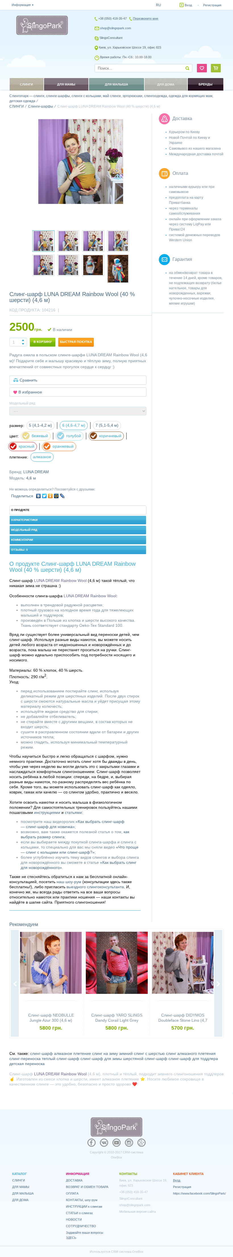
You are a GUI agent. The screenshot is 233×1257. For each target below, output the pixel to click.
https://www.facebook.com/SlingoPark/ (199, 1193)
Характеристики (24, 519)
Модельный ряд (24, 529)
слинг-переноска (25, 1058)
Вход (188, 5)
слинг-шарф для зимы (101, 1058)
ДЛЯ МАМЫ (20, 1187)
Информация (21, 5)
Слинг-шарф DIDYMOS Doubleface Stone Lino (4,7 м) (182, 1020)
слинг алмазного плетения (191, 1053)
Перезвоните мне (145, 18)
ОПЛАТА (72, 1193)
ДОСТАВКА (74, 1180)
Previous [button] (15, 984)
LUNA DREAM (36, 472)
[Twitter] (44, 496)
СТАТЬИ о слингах (79, 1213)
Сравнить (28, 380)
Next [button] (218, 984)
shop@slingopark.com (115, 28)
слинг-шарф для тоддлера (193, 1058)
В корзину (43, 341)
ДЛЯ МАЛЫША (23, 1193)
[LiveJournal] (62, 496)
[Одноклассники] (50, 496)
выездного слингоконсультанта (95, 887)
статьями (73, 812)
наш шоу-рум (69, 881)
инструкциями (47, 812)
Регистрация (212, 5)
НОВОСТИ (74, 1219)
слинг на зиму (105, 1053)
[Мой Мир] (56, 496)
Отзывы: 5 (19, 549)
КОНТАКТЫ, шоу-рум (81, 1200)
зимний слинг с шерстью (142, 1053)
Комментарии (22, 539)
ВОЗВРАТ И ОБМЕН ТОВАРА (87, 1187)
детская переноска (27, 1063)
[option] (80, 161)
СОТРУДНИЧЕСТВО (81, 1226)
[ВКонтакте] (38, 496)
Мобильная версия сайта (137, 1211)
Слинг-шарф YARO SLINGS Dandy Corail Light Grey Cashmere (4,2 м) (116, 1020)
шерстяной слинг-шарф (145, 1058)
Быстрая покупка (76, 341)
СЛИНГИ (18, 1180)
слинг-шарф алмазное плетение (60, 1053)
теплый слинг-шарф (60, 1058)
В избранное (30, 392)
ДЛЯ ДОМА (20, 1200)
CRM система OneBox (127, 1251)
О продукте (20, 510)
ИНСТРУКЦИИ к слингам (84, 1206)
